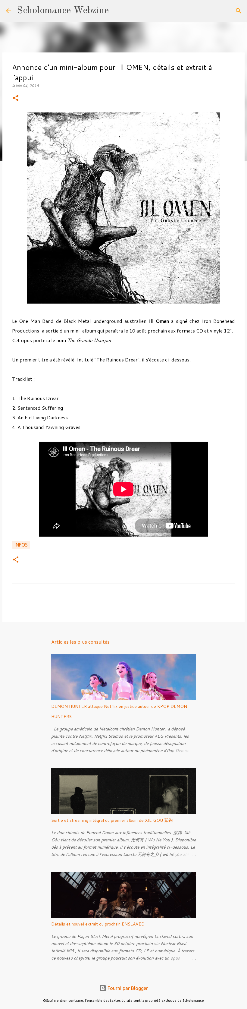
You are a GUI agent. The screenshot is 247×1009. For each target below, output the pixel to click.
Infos (21, 544)
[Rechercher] (117, 11)
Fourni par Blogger (127, 988)
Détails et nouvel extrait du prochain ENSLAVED (98, 924)
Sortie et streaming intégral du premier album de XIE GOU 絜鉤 (112, 820)
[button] (15, 98)
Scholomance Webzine (63, 11)
